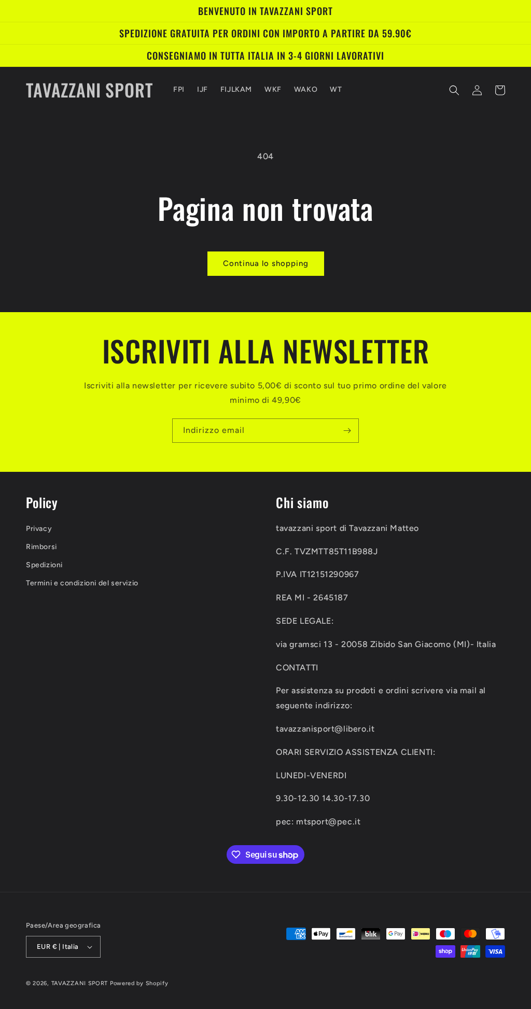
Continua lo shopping (266, 263)
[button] (454, 90)
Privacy (39, 528)
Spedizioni (44, 564)
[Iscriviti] (347, 430)
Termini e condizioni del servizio (82, 583)
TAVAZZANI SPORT (79, 983)
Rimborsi (41, 546)
